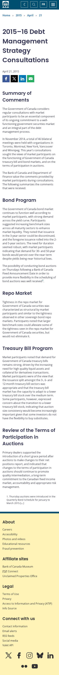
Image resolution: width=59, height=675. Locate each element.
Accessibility (9, 534)
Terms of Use (10, 594)
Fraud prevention (13, 548)
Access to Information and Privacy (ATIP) (27, 603)
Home (6, 15)
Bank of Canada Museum (17, 566)
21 (40, 15)
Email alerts (9, 631)
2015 (19, 15)
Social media (10, 640)
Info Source (9, 608)
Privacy (6, 599)
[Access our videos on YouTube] (35, 668)
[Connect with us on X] (9, 658)
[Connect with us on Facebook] (19, 658)
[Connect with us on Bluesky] (40, 658)
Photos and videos (13, 539)
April (30, 15)
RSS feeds (8, 636)
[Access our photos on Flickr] (24, 668)
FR (43, 4)
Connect (10, 571)
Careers (7, 529)
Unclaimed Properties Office (19, 576)
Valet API (7, 645)
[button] (6, 78)
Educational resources (16, 544)
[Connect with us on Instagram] (30, 658)
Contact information (15, 626)
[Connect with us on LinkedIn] (50, 658)
